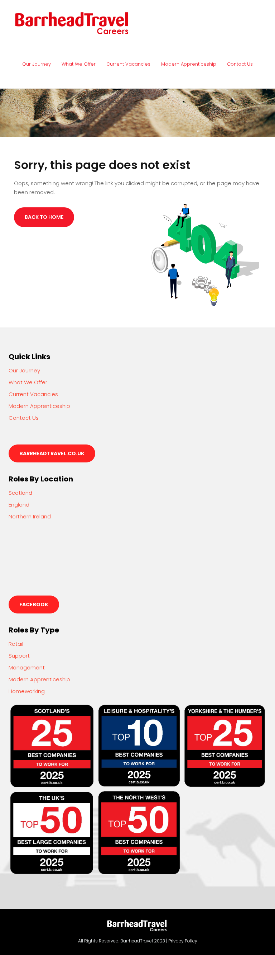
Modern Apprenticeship (188, 64)
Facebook (33, 604)
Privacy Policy (182, 941)
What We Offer (79, 64)
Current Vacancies (128, 64)
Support (19, 655)
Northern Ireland (30, 516)
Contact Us (240, 64)
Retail (16, 644)
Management (27, 667)
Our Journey (36, 64)
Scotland (20, 493)
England (19, 504)
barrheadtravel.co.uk (52, 453)
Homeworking (27, 691)
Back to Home (44, 217)
